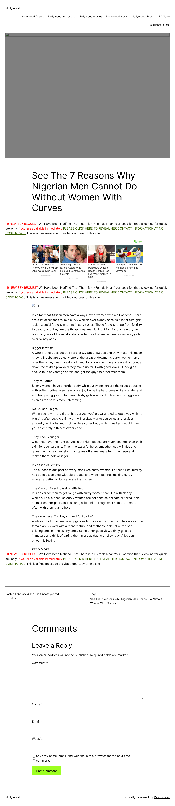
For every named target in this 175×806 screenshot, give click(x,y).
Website (37, 738)
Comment (40, 663)
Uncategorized (49, 594)
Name (37, 704)
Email (37, 721)
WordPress (162, 797)
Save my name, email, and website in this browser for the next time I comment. (84, 758)
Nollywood (12, 8)
